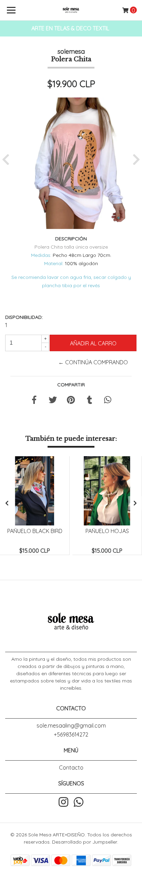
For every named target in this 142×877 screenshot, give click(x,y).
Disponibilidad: (24, 317)
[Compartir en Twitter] (53, 400)
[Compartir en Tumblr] (89, 400)
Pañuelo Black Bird (34, 531)
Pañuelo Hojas (107, 531)
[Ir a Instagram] (63, 802)
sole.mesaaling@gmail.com (71, 725)
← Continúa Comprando (93, 362)
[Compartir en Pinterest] (71, 400)
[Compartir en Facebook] (34, 400)
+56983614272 (71, 734)
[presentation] (7, 503)
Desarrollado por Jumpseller (84, 842)
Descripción (71, 239)
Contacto (71, 767)
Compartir (71, 385)
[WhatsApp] (78, 802)
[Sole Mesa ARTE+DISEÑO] (71, 10)
